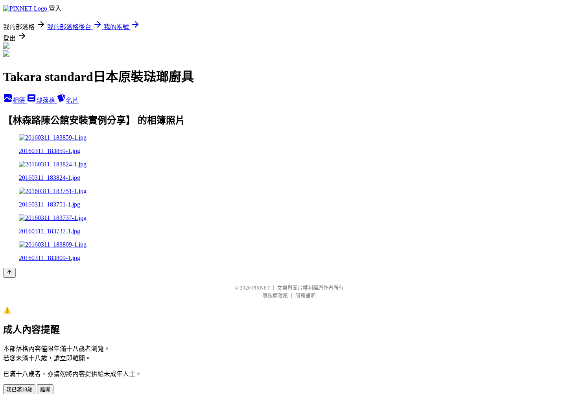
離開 (45, 390)
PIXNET (261, 288)
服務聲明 (305, 296)
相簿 (20, 100)
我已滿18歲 (19, 390)
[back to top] (9, 273)
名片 (72, 100)
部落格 (46, 100)
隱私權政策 (275, 296)
